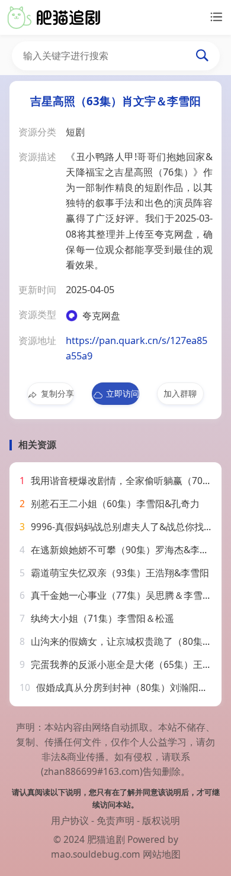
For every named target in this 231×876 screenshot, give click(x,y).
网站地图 (162, 854)
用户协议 (70, 820)
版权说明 (161, 820)
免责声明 (115, 820)
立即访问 (122, 393)
